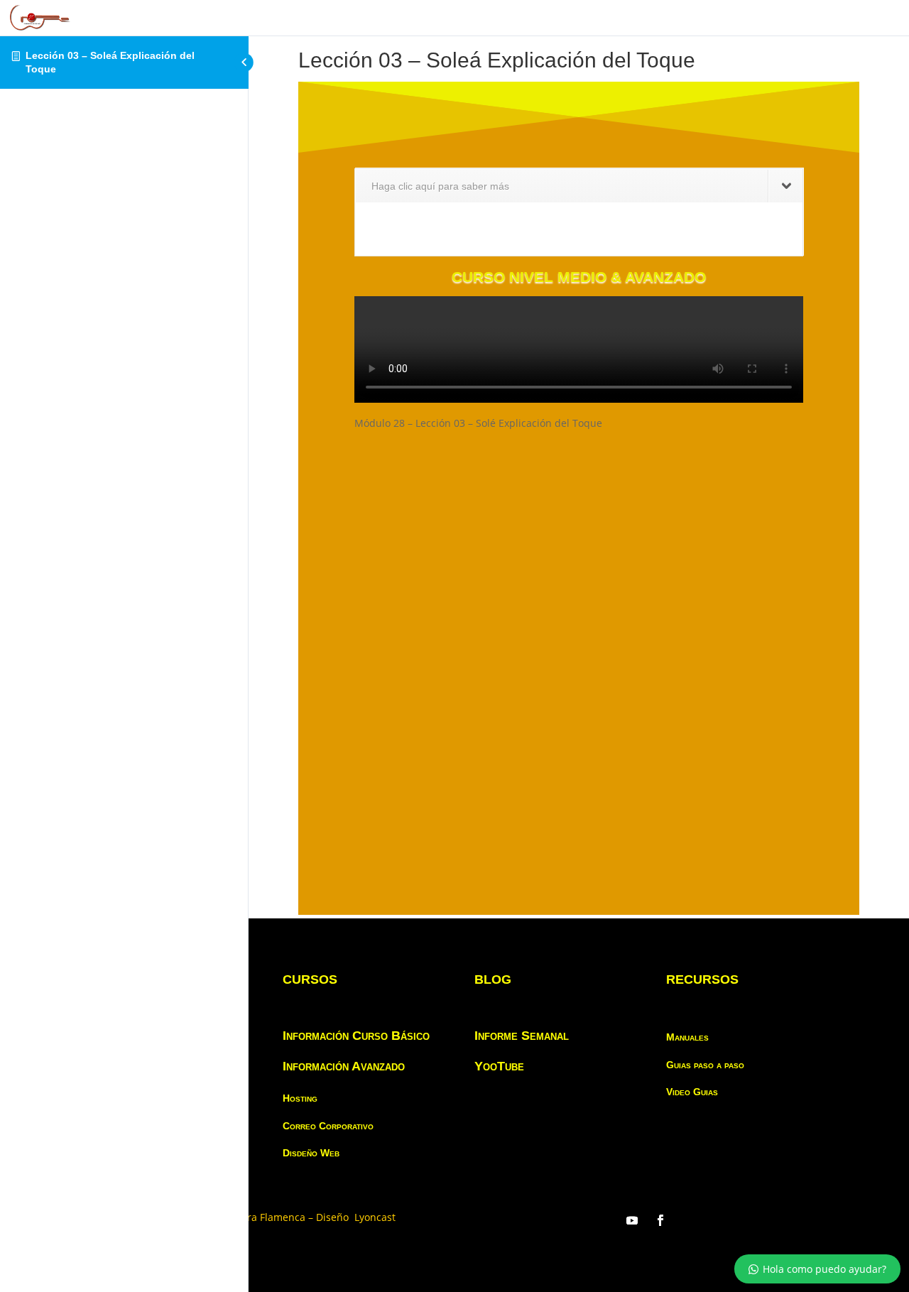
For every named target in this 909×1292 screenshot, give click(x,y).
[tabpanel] (578, 498)
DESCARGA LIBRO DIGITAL (444, 522)
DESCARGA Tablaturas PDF (545, 477)
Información (407, 477)
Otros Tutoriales (589, 500)
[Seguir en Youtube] (632, 1220)
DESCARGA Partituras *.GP (442, 500)
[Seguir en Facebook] (660, 1220)
